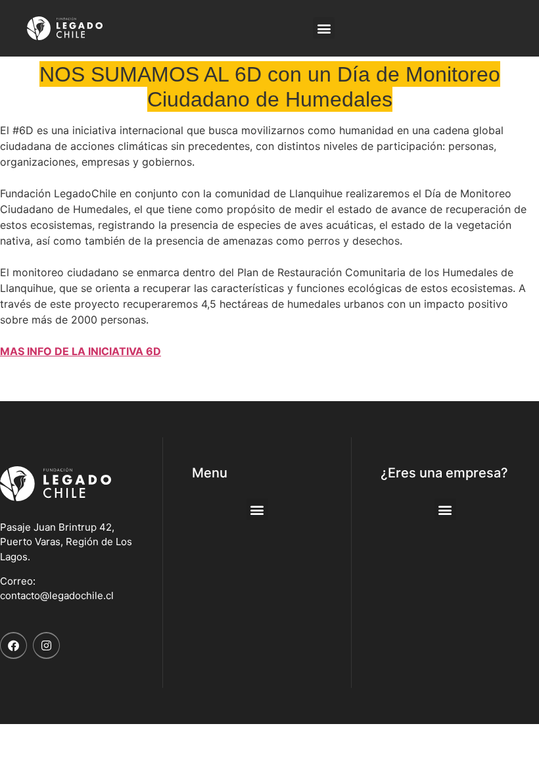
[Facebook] (13, 645)
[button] (324, 28)
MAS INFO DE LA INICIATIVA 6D (80, 351)
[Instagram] (46, 645)
